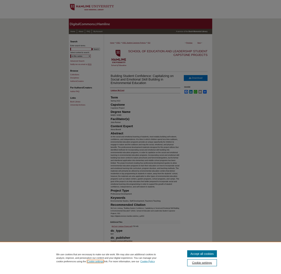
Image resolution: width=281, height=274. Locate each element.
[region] (140, 258)
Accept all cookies (202, 253)
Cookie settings (95, 261)
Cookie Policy (147, 261)
